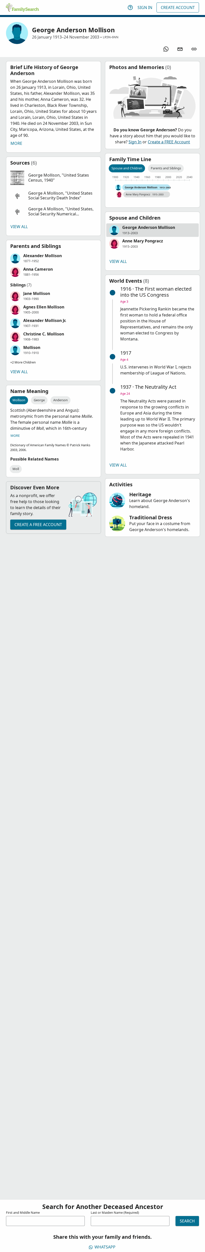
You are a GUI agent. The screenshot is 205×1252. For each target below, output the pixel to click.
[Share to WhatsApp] (166, 49)
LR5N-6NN (110, 37)
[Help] (130, 8)
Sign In (145, 7)
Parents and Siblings (166, 168)
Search (187, 1221)
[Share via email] (180, 49)
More (16, 143)
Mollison (18, 400)
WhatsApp (105, 1247)
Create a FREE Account (38, 524)
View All (19, 226)
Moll (15, 469)
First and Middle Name (23, 1212)
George (39, 400)
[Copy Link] (194, 49)
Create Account (178, 7)
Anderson (60, 400)
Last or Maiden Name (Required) (115, 1212)
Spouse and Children (127, 168)
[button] (53, 178)
